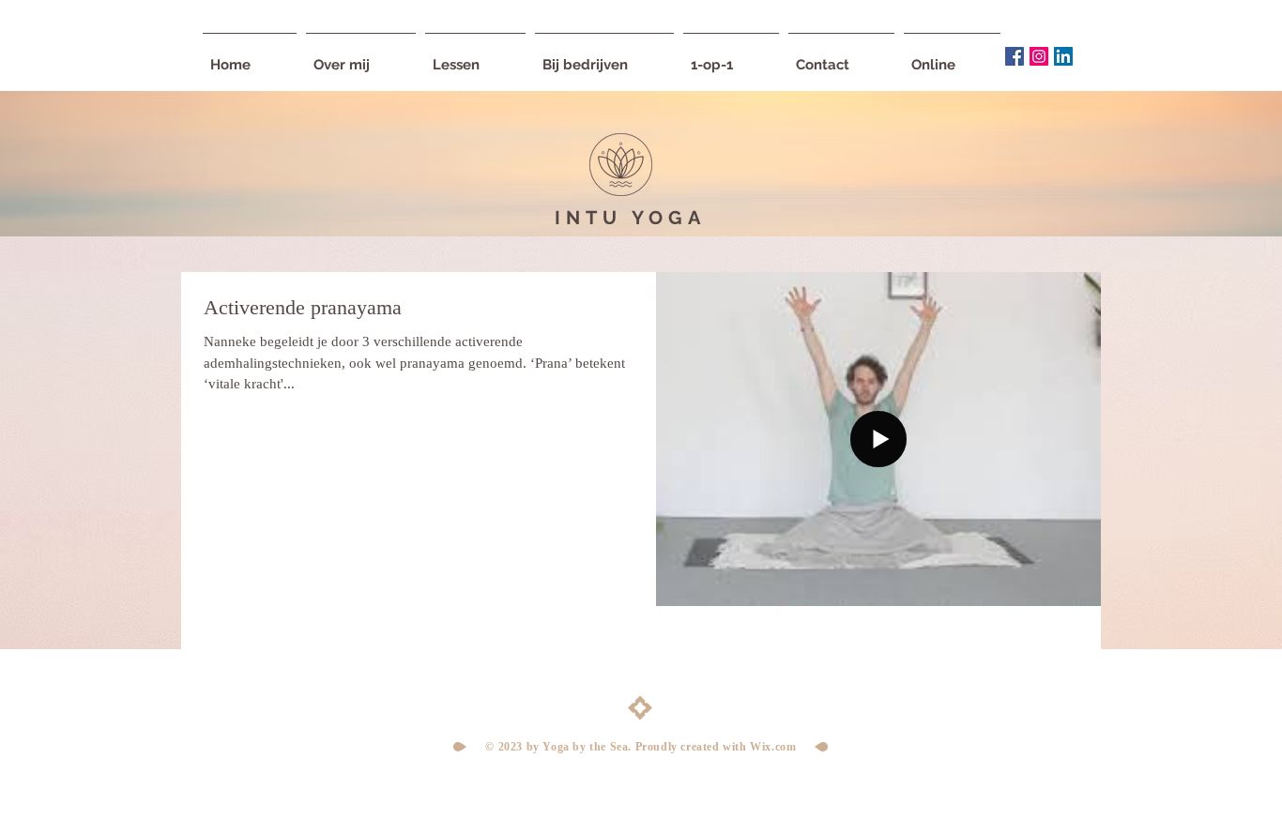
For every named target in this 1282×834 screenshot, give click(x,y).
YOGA (669, 217)
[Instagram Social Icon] (1039, 56)
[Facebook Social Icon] (1014, 56)
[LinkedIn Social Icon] (1063, 56)
